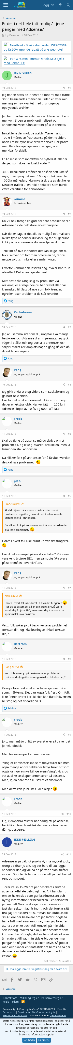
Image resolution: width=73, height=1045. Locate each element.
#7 (69, 588)
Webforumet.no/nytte (43, 1012)
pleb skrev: (11, 596)
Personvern (9, 1012)
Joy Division (12, 35)
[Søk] (68, 5)
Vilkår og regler (29, 998)
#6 (69, 496)
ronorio (19, 199)
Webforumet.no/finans (15, 1015)
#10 (69, 814)
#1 (69, 88)
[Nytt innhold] (60, 5)
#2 (69, 214)
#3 (69, 327)
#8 (69, 659)
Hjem (15, 1001)
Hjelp (6, 1001)
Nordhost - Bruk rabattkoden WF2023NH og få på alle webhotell (35, 47)
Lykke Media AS (58, 1015)
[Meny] (5, 5)
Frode (18, 419)
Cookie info (24, 1012)
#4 (69, 384)
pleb (17, 481)
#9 (69, 734)
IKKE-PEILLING (24, 839)
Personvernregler (51, 998)
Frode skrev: (12, 504)
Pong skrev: (12, 667)
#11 (69, 854)
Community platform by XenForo (35, 1009)
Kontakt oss (10, 998)
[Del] (64, 88)
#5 (69, 434)
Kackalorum (23, 312)
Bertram (20, 644)
